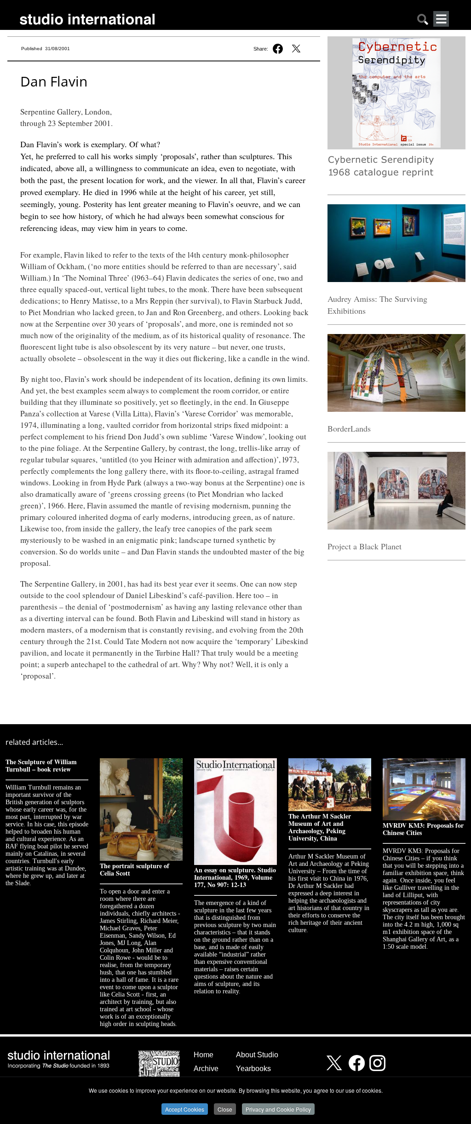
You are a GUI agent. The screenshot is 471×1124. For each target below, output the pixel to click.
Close (225, 1109)
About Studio (257, 1055)
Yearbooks (253, 1068)
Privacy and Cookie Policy (278, 1109)
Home (203, 1055)
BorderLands (349, 428)
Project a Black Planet (364, 546)
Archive (206, 1068)
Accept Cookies (184, 1109)
